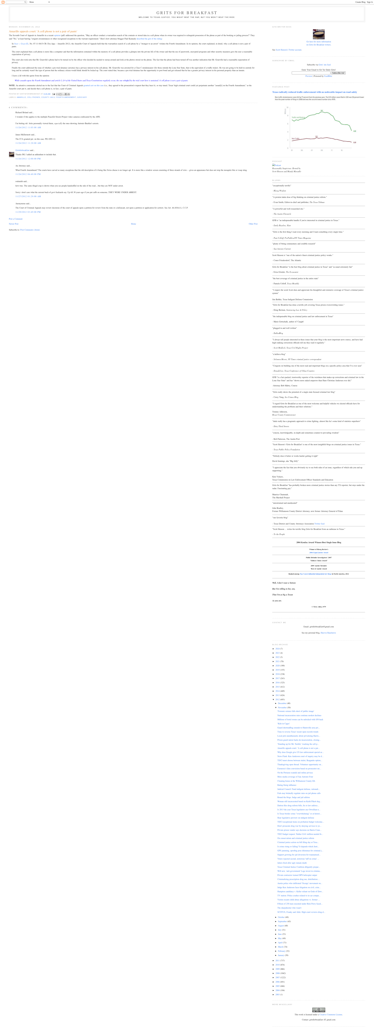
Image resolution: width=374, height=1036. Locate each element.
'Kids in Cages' (283, 723)
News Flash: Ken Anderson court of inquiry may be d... (300, 756)
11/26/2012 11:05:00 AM (28, 127)
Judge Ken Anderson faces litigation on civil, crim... (299, 887)
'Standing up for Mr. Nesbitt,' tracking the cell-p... (298, 744)
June (280, 934)
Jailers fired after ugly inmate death (292, 862)
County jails (48, 97)
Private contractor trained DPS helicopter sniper (297, 875)
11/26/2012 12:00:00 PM (28, 158)
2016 (278, 682)
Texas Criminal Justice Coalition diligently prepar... (298, 866)
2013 (278, 695)
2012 (278, 699)
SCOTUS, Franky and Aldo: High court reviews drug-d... (301, 912)
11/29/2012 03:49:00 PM (28, 212)
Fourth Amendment (66, 97)
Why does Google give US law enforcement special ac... (300, 752)
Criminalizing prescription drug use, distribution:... (298, 879)
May (280, 938)
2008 (278, 973)
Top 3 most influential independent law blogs (315, 574)
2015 (278, 686)
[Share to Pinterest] (68, 94)
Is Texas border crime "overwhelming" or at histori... (299, 813)
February (282, 951)
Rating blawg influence (286, 785)
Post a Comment (15, 218)
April (280, 942)
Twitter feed (319, 523)
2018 (278, 674)
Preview (308, 76)
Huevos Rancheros (328, 632)
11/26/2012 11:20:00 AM (28, 143)
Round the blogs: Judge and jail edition (293, 797)
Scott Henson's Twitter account (288, 49)
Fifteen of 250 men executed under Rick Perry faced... (300, 903)
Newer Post (13, 223)
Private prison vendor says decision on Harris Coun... (299, 830)
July (280, 929)
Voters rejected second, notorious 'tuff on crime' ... (298, 858)
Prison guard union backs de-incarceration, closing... (299, 739)
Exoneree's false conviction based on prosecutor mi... (299, 768)
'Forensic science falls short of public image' (295, 711)
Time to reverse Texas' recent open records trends (297, 731)
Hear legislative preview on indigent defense (295, 817)
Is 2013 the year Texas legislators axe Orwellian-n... (299, 809)
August (281, 925)
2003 (278, 994)
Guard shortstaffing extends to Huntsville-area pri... (298, 727)
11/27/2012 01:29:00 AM (28, 196)
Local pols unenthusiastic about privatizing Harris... (298, 735)
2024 (278, 648)
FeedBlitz (328, 76)
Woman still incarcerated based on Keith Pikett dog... (299, 801)
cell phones (33, 97)
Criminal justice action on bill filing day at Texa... (298, 842)
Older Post (253, 223)
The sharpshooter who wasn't (289, 907)
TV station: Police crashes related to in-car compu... (299, 895)
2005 (278, 986)
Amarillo (21, 97)
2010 (278, 964)
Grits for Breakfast (187, 12)
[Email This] (57, 94)
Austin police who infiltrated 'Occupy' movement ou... (299, 883)
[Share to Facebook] (65, 94)
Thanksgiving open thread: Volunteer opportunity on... (300, 764)
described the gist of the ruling (149, 38)
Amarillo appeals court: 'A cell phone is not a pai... (298, 748)
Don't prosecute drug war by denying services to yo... (299, 825)
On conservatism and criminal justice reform (295, 838)
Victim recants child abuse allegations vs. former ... (298, 899)
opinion (57, 35)
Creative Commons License (331, 1014)
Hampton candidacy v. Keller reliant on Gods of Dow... (300, 891)
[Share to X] (63, 94)
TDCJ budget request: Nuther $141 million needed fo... (300, 834)
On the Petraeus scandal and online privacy (295, 772)
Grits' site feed (325, 64)
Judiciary (82, 97)
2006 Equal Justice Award (318, 552)
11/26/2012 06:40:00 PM (28, 174)
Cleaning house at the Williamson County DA (296, 780)
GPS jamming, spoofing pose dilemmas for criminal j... (300, 850)
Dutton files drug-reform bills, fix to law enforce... (298, 805)
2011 (278, 960)
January (281, 955)
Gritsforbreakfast (22, 150)
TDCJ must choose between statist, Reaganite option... (299, 760)
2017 (278, 678)
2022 (278, 657)
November (282, 707)
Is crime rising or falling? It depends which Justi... (298, 846)
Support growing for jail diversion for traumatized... (299, 854)
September (282, 921)
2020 (278, 665)
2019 (278, 669)
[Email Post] (53, 94)
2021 (278, 661)
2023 (278, 652)
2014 (278, 691)
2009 (278, 969)
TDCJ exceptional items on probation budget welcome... (300, 821)
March (281, 946)
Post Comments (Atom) (30, 229)
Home (133, 223)
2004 (278, 990)
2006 (278, 981)
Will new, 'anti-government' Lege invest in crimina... (299, 871)
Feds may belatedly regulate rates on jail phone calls (299, 793)
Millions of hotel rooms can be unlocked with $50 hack (300, 719)
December (282, 703)
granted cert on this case (94, 85)
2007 (278, 977)
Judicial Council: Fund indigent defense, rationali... (298, 789)
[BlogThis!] (60, 94)
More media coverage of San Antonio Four (295, 776)
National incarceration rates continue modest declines (299, 715)
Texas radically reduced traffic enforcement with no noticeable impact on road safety (314, 92)
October (281, 917)
